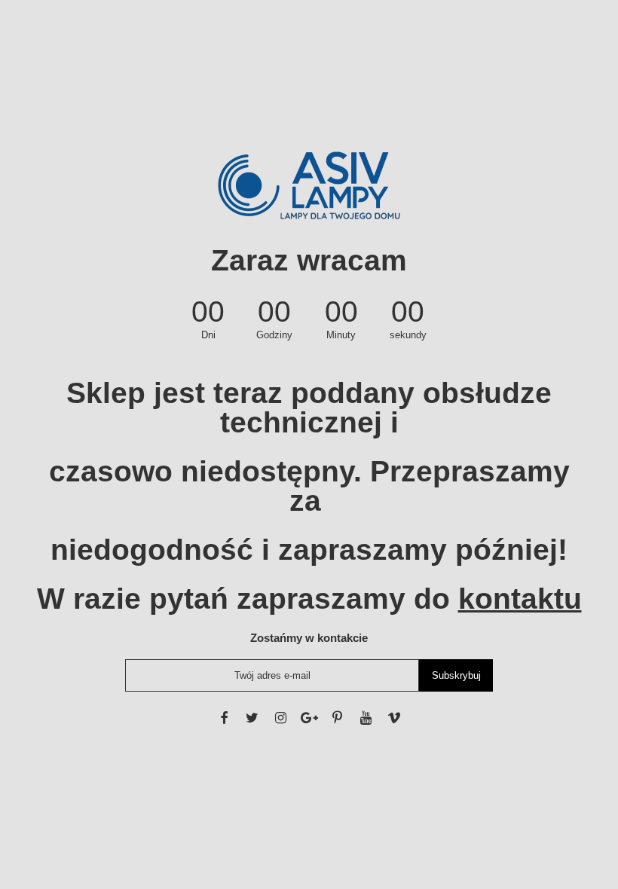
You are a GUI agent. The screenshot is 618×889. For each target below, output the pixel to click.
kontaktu (520, 598)
